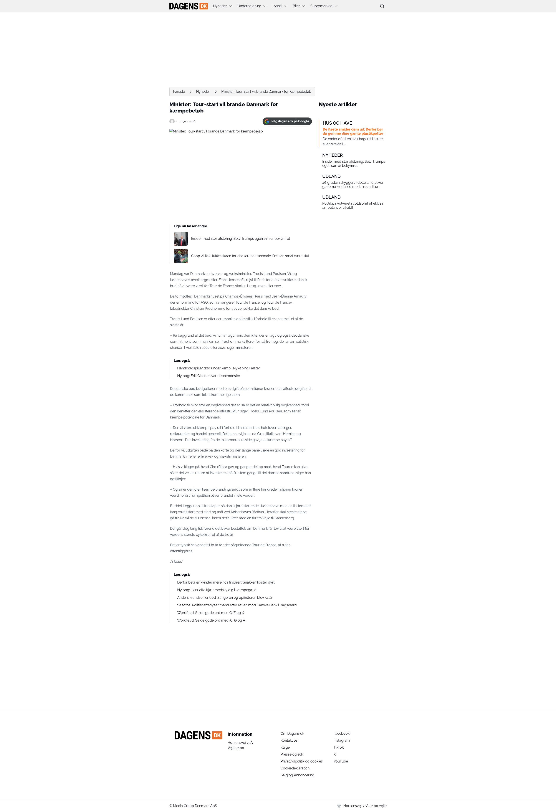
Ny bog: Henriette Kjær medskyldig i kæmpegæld (216, 590)
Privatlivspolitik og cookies (302, 761)
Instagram (342, 740)
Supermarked (321, 6)
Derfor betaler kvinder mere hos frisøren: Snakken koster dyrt (226, 582)
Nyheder (220, 6)
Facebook (341, 733)
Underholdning (249, 6)
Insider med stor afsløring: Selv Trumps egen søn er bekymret (240, 238)
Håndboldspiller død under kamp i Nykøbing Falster (218, 368)
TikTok (339, 747)
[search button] (382, 6)
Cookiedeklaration (295, 768)
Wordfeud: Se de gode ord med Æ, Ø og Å (211, 620)
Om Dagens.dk (292, 733)
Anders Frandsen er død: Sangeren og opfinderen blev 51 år (225, 597)
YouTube (341, 761)
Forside (179, 91)
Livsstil (277, 6)
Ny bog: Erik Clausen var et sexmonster (208, 376)
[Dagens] (188, 6)
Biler (296, 6)
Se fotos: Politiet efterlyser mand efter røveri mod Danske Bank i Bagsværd (237, 605)
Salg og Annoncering (297, 775)
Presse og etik (292, 754)
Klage (285, 747)
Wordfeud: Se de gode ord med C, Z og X (210, 613)
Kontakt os (289, 740)
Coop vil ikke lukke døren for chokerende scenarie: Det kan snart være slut (250, 256)
